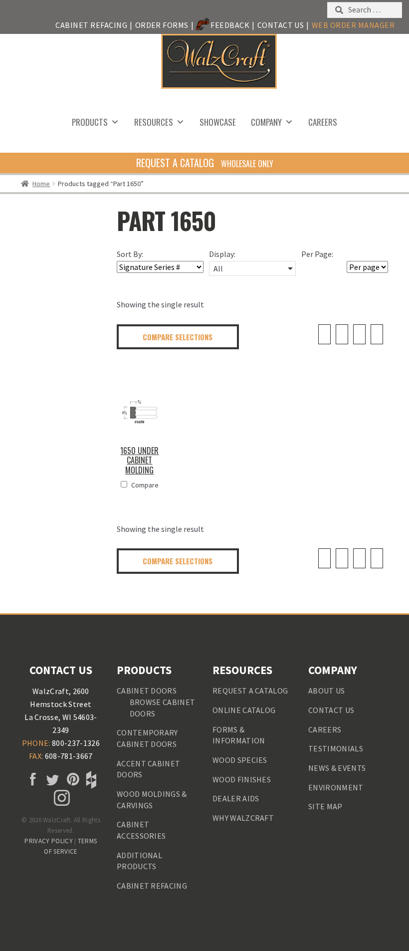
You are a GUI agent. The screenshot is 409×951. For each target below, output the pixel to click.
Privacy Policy (48, 841)
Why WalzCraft (243, 818)
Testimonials (335, 748)
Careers (322, 122)
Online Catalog (243, 710)
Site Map (325, 806)
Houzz (90, 780)
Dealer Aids (235, 798)
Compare (145, 484)
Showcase (218, 122)
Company (266, 122)
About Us (326, 691)
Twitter (51, 780)
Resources (153, 122)
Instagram (61, 798)
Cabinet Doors (147, 691)
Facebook (31, 780)
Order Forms (162, 25)
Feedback (229, 25)
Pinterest (71, 780)
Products (90, 122)
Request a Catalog (250, 691)
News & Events (337, 768)
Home (41, 183)
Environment (336, 787)
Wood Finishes (241, 779)
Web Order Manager (353, 25)
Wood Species (239, 760)
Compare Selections (177, 336)
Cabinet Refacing (91, 25)
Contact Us (280, 25)
